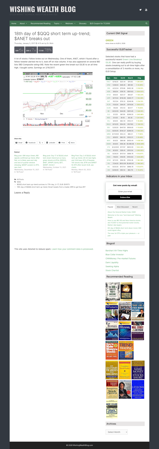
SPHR (109, 160)
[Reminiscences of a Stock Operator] (112, 398)
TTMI (108, 150)
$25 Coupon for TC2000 (100, 23)
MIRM (109, 134)
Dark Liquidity (112, 262)
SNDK (109, 144)
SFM (108, 85)
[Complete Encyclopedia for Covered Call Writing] (125, 339)
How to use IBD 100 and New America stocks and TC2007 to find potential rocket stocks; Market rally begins (124, 222)
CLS (108, 114)
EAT (108, 101)
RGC (108, 118)
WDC (108, 140)
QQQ (19, 182)
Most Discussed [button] (123, 207)
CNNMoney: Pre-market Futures (121, 258)
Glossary (82, 23)
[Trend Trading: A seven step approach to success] (126, 359)
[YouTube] (146, 9)
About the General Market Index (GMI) (122, 212)
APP (108, 98)
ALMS (109, 108)
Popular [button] (110, 207)
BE (109, 111)
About (22, 23)
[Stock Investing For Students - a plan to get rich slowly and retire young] (125, 320)
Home (13, 23)
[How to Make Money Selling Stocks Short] (138, 378)
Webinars (69, 23)
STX (108, 147)
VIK (108, 170)
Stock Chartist (112, 270)
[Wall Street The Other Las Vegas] (138, 339)
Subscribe (125, 197)
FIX (109, 163)
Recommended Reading (40, 23)
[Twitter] (140, 9)
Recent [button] (135, 207)
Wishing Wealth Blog (43, 9)
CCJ (108, 121)
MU (108, 154)
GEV (108, 127)
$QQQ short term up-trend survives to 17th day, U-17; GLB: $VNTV (43, 184)
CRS (108, 88)
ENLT (108, 82)
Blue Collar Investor (115, 254)
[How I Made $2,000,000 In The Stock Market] (112, 418)
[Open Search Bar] (146, 23)
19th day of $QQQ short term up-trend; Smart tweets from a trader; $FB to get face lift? (51, 187)
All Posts (20, 179)
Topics (56, 23)
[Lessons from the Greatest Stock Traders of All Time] (138, 398)
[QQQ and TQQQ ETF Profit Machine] (113, 300)
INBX (108, 157)
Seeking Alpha (112, 266)
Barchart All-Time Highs (117, 250)
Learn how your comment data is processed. (73, 249)
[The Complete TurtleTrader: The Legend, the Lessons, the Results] (125, 378)
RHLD (109, 124)
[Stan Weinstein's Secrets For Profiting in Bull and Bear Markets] (125, 398)
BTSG (109, 95)
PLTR (108, 104)
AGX (108, 91)
